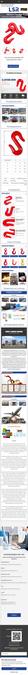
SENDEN (14, 615)
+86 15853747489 (15, 642)
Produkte (12, 17)
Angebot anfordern (13, 66)
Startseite (6, 17)
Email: (7, 4)
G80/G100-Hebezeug (21, 17)
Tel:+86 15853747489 (7, 6)
